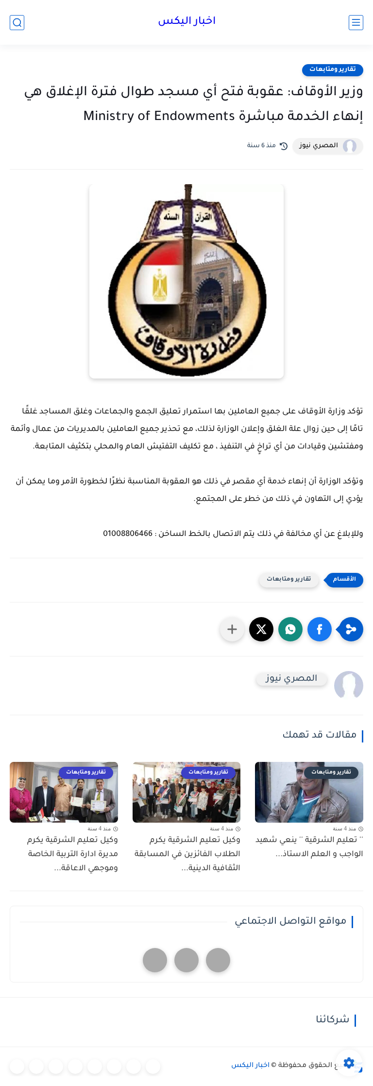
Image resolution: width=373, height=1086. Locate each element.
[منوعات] (17, 1066)
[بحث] (17, 22)
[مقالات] (36, 1066)
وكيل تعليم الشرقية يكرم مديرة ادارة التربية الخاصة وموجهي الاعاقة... (72, 854)
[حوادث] (133, 1066)
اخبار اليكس (187, 22)
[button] (319, 629)
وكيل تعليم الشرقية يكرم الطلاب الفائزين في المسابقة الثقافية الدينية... (187, 854)
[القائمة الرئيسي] (356, 22)
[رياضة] (75, 1066)
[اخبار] (153, 1066)
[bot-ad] (155, 960)
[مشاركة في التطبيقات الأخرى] (232, 629)
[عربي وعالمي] (56, 1066)
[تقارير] (114, 1066)
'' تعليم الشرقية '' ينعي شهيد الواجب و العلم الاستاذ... (309, 847)
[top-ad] (218, 960)
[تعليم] (94, 1066)
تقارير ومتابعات (332, 70)
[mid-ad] (186, 960)
